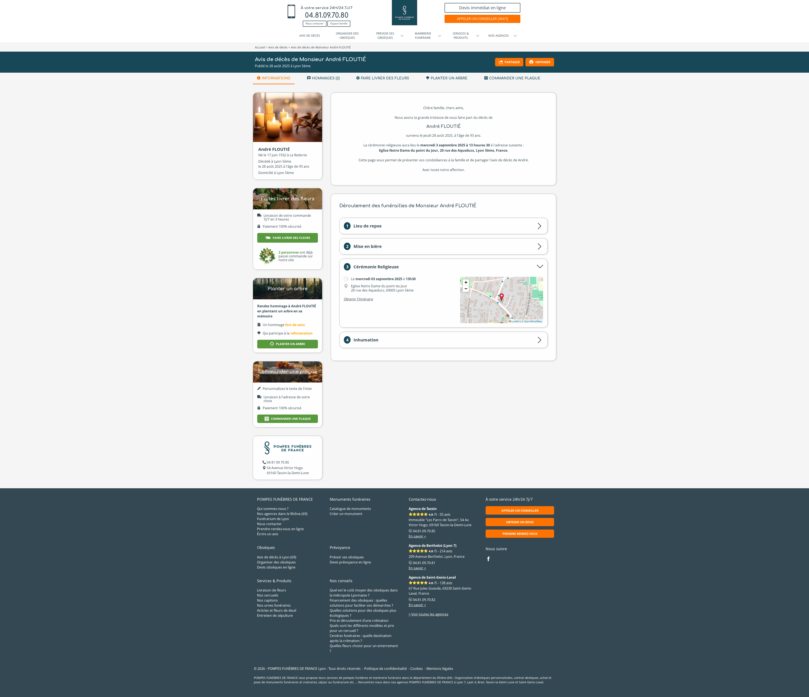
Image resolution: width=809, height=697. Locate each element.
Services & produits (461, 35)
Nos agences (498, 35)
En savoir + (417, 536)
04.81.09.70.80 (326, 15)
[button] (466, 282)
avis (445, 514)
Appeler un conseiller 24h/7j (482, 18)
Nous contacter (315, 23)
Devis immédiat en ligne (482, 8)
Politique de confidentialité (385, 668)
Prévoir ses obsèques (385, 35)
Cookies (416, 668)
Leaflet (515, 321)
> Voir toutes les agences (428, 614)
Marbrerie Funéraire (423, 35)
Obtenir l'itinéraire (358, 299)
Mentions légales (439, 668)
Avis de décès (309, 35)
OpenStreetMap (533, 321)
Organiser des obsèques (347, 35)
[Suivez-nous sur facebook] (491, 559)
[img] (501, 300)
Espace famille (338, 23)
